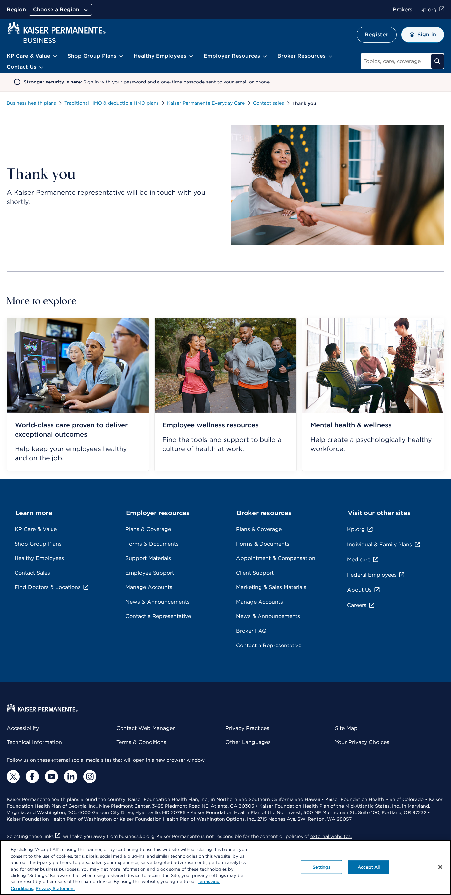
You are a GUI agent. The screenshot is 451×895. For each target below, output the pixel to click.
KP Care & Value (36, 529)
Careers (356, 605)
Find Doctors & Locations (48, 587)
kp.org (428, 9)
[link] (78, 394)
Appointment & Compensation (275, 558)
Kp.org (356, 529)
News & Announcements (157, 602)
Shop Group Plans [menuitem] (92, 56)
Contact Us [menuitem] (21, 67)
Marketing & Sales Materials (271, 587)
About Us (359, 590)
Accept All (369, 866)
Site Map (346, 728)
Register (376, 34)
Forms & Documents (152, 544)
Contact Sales (32, 573)
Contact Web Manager (145, 728)
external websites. (331, 836)
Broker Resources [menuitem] (301, 56)
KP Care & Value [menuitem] (28, 56)
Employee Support (149, 573)
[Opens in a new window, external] (13, 776)
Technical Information (34, 742)
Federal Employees (372, 575)
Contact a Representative (158, 616)
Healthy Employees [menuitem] (160, 56)
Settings (321, 866)
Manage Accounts (148, 587)
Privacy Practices (247, 728)
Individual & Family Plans (379, 544)
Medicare (358, 559)
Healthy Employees (39, 558)
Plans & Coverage (148, 529)
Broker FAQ (251, 631)
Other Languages (248, 742)
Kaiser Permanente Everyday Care (206, 103)
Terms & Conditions (141, 742)
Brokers (402, 9)
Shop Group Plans (38, 544)
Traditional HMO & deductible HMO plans (111, 103)
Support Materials (148, 558)
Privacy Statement (55, 888)
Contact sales (268, 103)
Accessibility (23, 728)
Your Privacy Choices (362, 742)
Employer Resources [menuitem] (232, 56)
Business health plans (31, 103)
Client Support (255, 573)
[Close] (440, 867)
